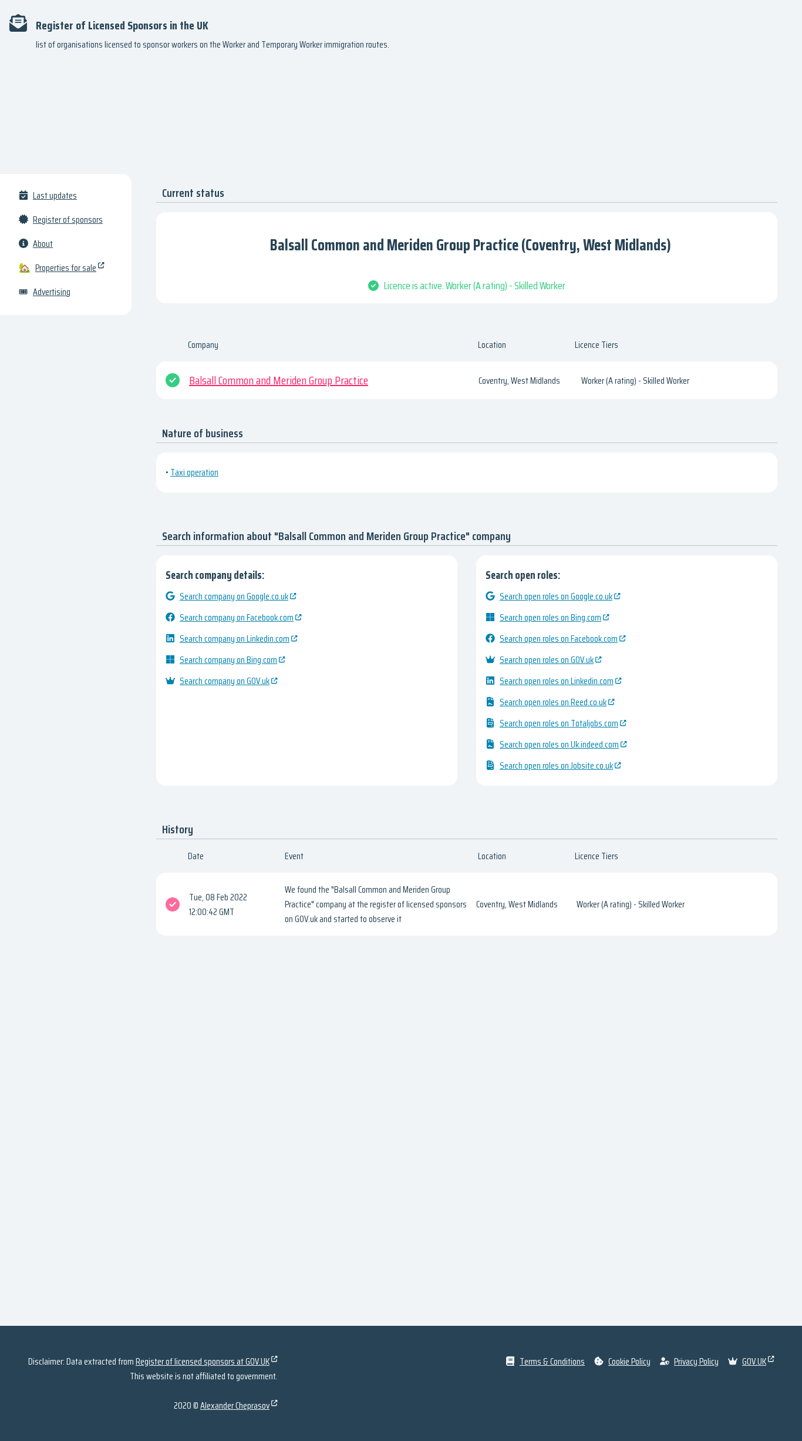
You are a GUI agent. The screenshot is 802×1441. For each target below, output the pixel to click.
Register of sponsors (68, 219)
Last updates (55, 195)
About (43, 243)
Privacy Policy (696, 1361)
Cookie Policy (629, 1361)
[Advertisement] (401, 118)
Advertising (51, 291)
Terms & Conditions (552, 1361)
